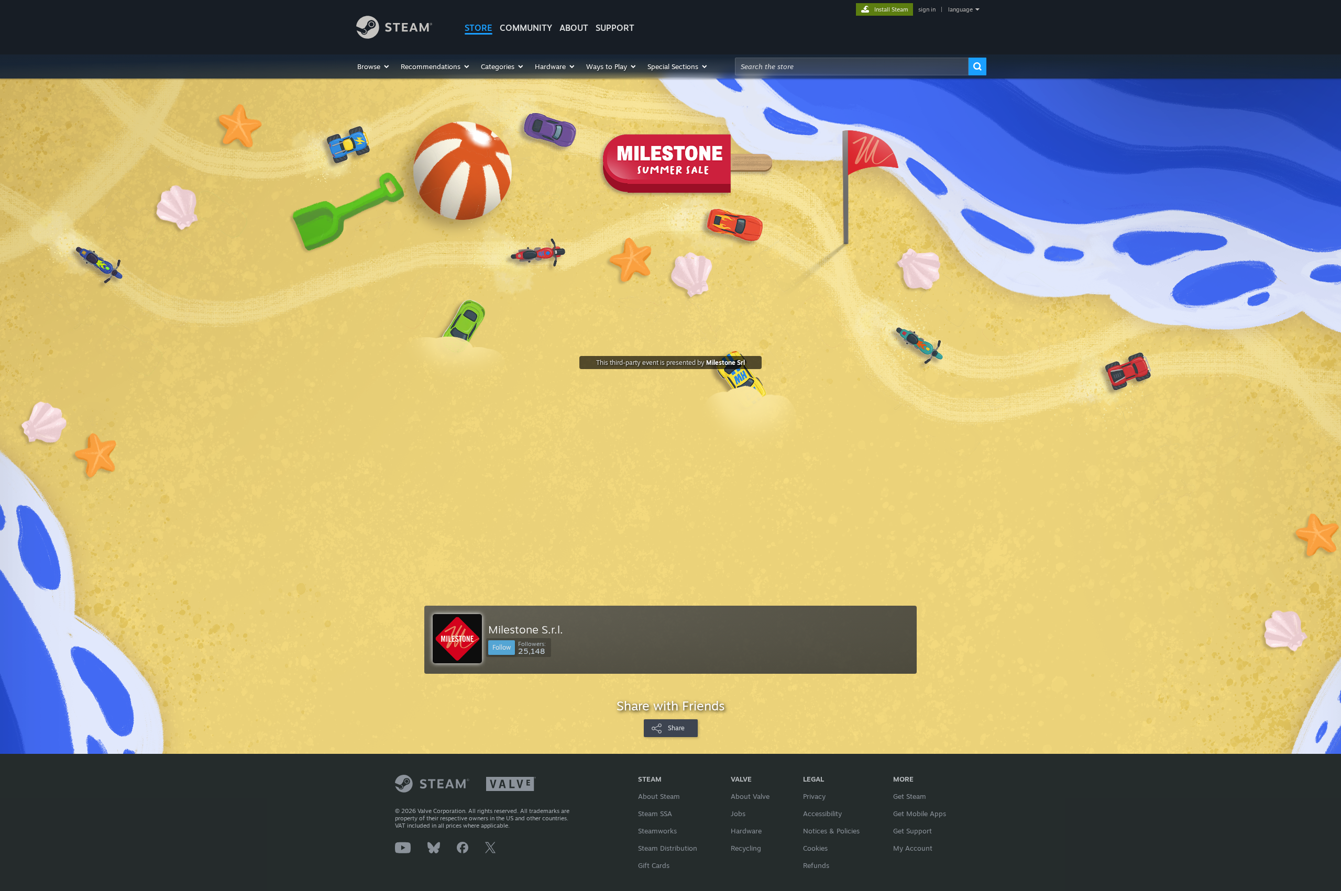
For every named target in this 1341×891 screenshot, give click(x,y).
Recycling (746, 848)
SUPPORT (615, 28)
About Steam (659, 796)
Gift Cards (653, 865)
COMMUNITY (526, 28)
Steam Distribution (667, 848)
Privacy (814, 796)
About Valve (750, 796)
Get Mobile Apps (919, 813)
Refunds (816, 865)
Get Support (912, 831)
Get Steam (909, 796)
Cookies (815, 848)
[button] (373, 66)
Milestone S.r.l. (525, 629)
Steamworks (657, 831)
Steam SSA (655, 813)
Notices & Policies (831, 831)
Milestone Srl (725, 362)
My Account (912, 848)
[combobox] (852, 66)
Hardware (746, 831)
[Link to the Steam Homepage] (394, 35)
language (960, 9)
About (573, 28)
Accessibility (822, 813)
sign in (927, 9)
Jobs (738, 813)
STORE (478, 28)
